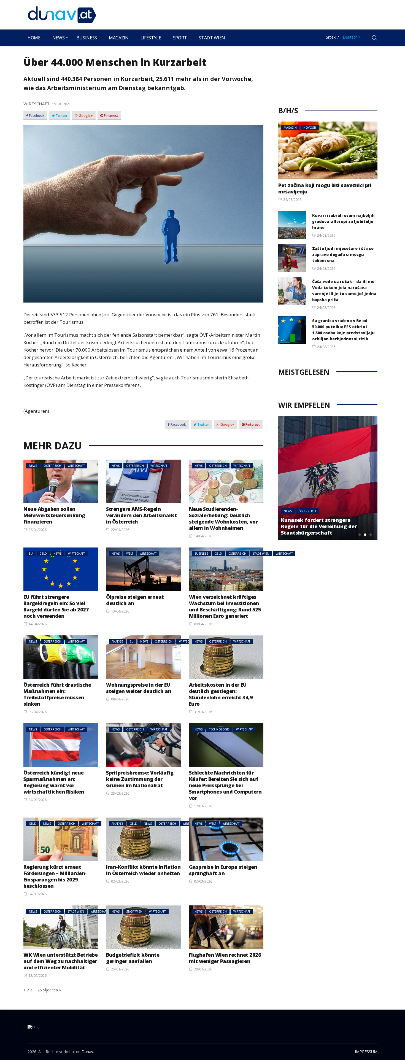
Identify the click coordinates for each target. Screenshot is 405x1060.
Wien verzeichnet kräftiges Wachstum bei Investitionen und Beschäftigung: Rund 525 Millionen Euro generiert (225, 606)
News (58, 38)
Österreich (52, 466)
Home (34, 38)
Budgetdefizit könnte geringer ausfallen (132, 957)
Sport (180, 38)
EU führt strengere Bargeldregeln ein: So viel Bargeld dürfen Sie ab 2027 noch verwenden (56, 606)
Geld (43, 553)
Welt (129, 553)
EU (31, 553)
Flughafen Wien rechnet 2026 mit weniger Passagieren (225, 957)
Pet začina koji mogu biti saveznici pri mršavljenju (325, 188)
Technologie (219, 729)
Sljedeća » (52, 989)
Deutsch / (351, 37)
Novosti (309, 128)
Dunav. (88, 1051)
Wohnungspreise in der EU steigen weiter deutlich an (138, 687)
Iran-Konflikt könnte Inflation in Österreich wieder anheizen (143, 870)
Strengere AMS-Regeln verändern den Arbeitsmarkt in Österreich (141, 515)
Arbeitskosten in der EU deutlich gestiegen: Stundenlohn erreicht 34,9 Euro (221, 694)
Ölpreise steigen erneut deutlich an (135, 600)
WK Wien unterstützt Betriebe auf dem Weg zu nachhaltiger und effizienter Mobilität (60, 961)
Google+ (85, 115)
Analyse (117, 641)
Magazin (119, 38)
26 (39, 989)
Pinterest (110, 115)
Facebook (36, 115)
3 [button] (370, 534)
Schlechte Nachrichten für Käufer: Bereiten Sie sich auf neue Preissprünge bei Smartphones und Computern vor (225, 785)
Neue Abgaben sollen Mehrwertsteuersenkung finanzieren (54, 515)
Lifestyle (151, 38)
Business (86, 38)
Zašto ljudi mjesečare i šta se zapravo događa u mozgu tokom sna (343, 254)
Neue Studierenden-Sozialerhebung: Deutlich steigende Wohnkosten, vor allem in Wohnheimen (223, 518)
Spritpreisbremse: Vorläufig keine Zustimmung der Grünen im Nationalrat (140, 779)
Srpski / (332, 37)
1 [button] (359, 534)
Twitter (61, 115)
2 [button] (365, 534)
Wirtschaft (36, 103)
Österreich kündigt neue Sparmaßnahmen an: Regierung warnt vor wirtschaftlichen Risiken (53, 782)
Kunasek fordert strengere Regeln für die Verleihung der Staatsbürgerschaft (319, 526)
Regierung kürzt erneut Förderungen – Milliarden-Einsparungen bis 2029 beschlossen (55, 876)
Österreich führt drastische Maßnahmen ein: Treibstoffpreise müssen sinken (57, 694)
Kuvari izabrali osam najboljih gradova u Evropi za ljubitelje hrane (343, 221)
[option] (327, 478)
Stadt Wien (212, 38)
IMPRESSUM (366, 1051)
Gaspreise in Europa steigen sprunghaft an (223, 870)
